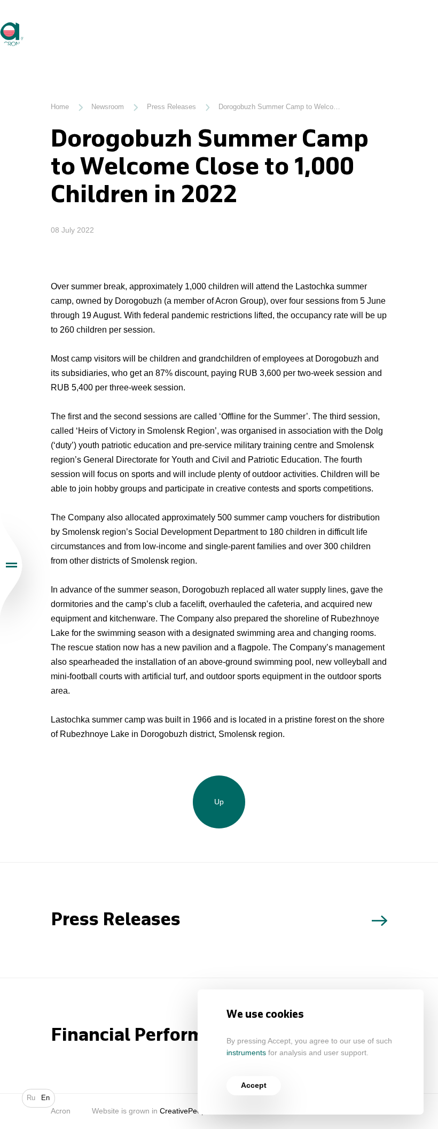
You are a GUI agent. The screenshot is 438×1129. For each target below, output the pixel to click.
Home (60, 107)
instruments (246, 1053)
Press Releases (171, 107)
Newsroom (107, 107)
